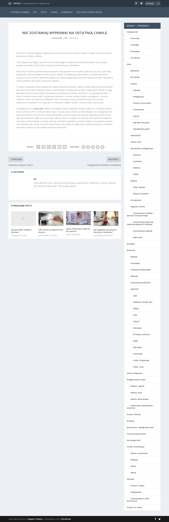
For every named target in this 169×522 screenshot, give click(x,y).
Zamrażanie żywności (141, 282)
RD (35, 179)
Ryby (135, 341)
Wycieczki (137, 237)
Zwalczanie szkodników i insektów (140, 406)
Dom (129, 64)
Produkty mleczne (141, 334)
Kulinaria (131, 250)
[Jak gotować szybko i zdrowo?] (23, 218)
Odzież (134, 83)
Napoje (134, 256)
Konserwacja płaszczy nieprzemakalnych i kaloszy (140, 223)
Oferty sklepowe (134, 373)
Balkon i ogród (137, 386)
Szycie (136, 116)
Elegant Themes (35, 519)
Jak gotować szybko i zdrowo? (21, 230)
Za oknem (135, 58)
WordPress (66, 519)
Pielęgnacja (138, 96)
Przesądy (135, 45)
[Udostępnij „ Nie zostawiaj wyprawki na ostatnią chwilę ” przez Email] (59, 147)
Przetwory (135, 263)
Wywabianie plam (141, 129)
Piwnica (136, 168)
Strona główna (19, 12)
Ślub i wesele (139, 187)
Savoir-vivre (136, 142)
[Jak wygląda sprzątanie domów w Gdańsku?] (105, 218)
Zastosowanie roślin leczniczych (138, 499)
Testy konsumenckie (136, 434)
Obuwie (136, 90)
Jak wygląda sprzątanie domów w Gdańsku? (104, 230)
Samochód (135, 135)
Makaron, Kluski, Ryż (142, 302)
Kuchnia (137, 155)
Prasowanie (138, 109)
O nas (54, 12)
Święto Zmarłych (141, 193)
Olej (135, 315)
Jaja (135, 295)
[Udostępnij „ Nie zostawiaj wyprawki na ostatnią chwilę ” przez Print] (64, 147)
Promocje (135, 38)
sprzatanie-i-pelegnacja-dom (140, 427)
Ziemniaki (137, 353)
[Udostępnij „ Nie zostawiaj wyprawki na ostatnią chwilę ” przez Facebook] (38, 147)
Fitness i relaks (137, 485)
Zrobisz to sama (134, 507)
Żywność (135, 289)
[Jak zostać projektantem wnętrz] (51, 218)
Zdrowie (130, 479)
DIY (34, 12)
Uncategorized (133, 440)
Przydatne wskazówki (141, 269)
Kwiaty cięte (136, 392)
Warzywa (137, 347)
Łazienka (137, 161)
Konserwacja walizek (142, 231)
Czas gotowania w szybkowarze (36, 3)
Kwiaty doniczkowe (139, 399)
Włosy (133, 472)
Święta (134, 181)
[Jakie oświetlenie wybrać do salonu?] (78, 218)
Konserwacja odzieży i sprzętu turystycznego (140, 214)
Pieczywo (137, 328)
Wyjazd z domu (138, 206)
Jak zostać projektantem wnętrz (51, 230)
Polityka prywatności (89, 12)
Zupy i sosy (138, 366)
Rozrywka (135, 51)
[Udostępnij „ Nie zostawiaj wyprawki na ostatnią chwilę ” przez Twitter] (43, 147)
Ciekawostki (57, 38)
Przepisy (130, 421)
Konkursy (66, 12)
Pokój (135, 174)
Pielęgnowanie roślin (136, 379)
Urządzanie (136, 200)
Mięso (136, 308)
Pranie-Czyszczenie (142, 103)
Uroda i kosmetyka (135, 446)
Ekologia (131, 244)
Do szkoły (135, 77)
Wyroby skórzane (141, 122)
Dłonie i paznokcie (139, 453)
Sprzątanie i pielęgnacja (142, 148)
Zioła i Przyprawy (141, 360)
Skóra (133, 466)
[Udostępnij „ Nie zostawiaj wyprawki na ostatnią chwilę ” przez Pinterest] (54, 147)
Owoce (136, 321)
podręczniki (38, 108)
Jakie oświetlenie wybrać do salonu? (78, 230)
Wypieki (134, 276)
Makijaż (134, 459)
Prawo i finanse (134, 414)
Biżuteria (135, 70)
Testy (43, 12)
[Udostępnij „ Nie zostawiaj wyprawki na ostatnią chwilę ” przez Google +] (48, 147)
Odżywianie (136, 492)
